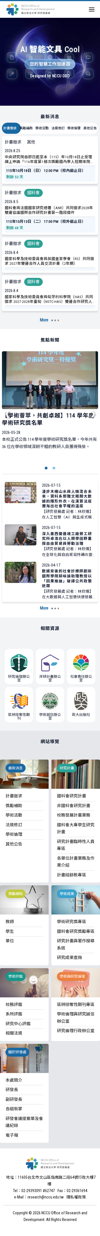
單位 (10, 940)
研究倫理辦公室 (19, 678)
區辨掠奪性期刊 (19, 716)
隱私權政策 (76, 1197)
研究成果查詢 (69, 957)
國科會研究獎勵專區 (75, 931)
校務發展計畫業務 (73, 815)
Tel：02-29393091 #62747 (34, 1190)
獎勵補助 (26, 128)
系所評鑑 (14, 1014)
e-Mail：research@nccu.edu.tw (39, 1197)
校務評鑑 (14, 1004)
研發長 (12, 1089)
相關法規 (14, 1033)
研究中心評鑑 (18, 1023)
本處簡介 (14, 1080)
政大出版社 (81, 715)
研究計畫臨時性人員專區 (75, 845)
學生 (10, 931)
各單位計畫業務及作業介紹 (75, 862)
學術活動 (42, 128)
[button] (46, 468)
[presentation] (7, 413)
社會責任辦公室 (81, 678)
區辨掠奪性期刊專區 (75, 1004)
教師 (10, 921)
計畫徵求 (10, 128)
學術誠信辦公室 (50, 716)
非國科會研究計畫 (73, 805)
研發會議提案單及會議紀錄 (24, 1122)
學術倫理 (74, 128)
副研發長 (14, 1099)
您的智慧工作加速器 (50, 64)
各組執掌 (14, 1108)
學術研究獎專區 (71, 921)
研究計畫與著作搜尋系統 (75, 944)
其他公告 (90, 128)
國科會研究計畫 (71, 796)
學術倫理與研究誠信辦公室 (75, 1018)
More (44, 319)
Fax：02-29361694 (72, 1190)
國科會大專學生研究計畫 (75, 828)
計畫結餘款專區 (71, 874)
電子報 (12, 1135)
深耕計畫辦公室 (50, 678)
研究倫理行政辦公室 (75, 1030)
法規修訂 (58, 128)
